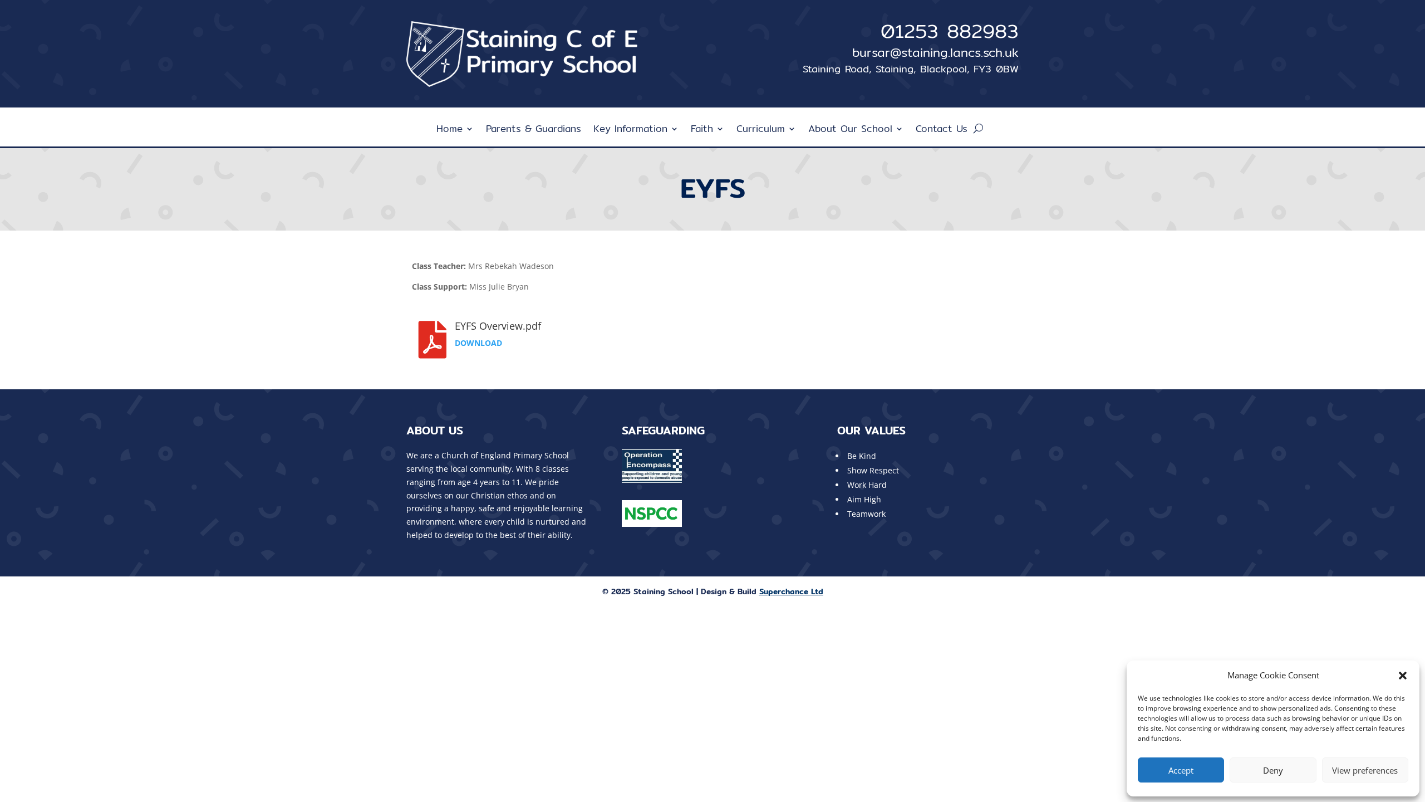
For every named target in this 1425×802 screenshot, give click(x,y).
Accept (1180, 770)
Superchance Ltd (791, 591)
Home (449, 130)
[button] (1402, 675)
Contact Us (941, 130)
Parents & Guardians (533, 130)
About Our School (850, 130)
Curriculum (760, 130)
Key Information (630, 130)
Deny (1273, 770)
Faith (702, 130)
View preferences (1365, 770)
